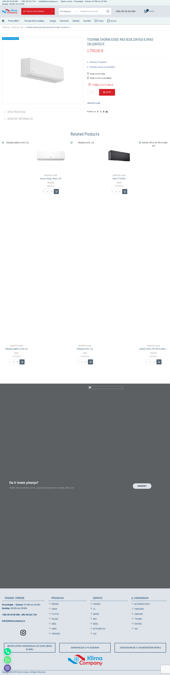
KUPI (108, 92)
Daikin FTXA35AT (119, 178)
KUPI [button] (26, 325)
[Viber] (7, 668)
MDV (95, 618)
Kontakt (87, 21)
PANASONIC (139, 608)
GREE (16, 353)
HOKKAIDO (56, 633)
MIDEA (95, 623)
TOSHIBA (138, 618)
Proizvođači (13, 21)
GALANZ (55, 618)
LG (94, 608)
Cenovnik (64, 21)
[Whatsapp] (7, 659)
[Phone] (7, 651)
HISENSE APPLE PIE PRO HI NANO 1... (153, 349)
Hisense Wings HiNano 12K (50, 178)
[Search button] (108, 11)
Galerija (76, 21)
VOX (136, 628)
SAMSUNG (138, 613)
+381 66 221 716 (29, 615)
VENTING (138, 623)
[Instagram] (23, 632)
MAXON (96, 613)
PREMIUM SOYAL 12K (85, 349)
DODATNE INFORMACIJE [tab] (20, 119)
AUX (94, 633)
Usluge (53, 21)
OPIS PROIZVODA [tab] (16, 112)
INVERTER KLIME (18, 27)
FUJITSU (55, 613)
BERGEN (55, 604)
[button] (22, 361)
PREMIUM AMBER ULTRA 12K (16, 349)
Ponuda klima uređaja (34, 21)
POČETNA (5, 27)
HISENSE (50, 182)
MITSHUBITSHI (99, 628)
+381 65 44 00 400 (125, 11)
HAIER (54, 628)
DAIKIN (119, 182)
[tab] (42, 112)
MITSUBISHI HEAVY (142, 604)
